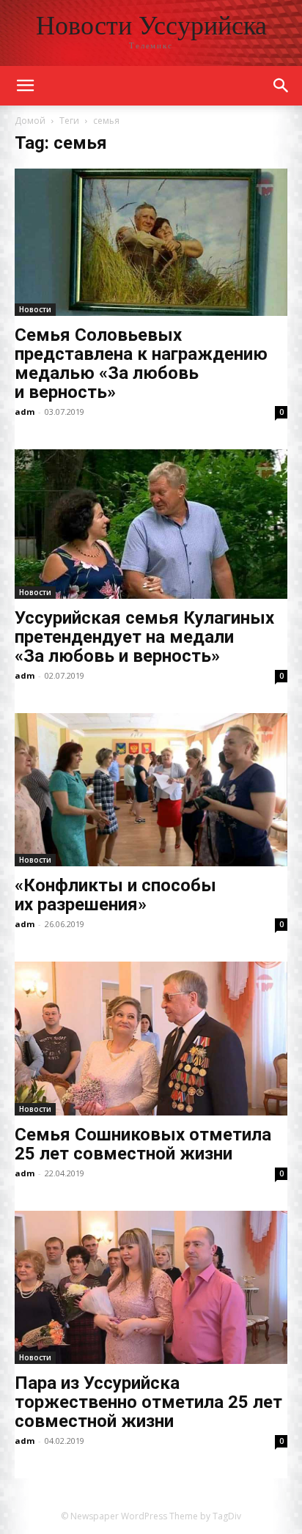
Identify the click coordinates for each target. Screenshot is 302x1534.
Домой (30, 120)
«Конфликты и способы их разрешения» (115, 895)
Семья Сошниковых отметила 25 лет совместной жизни (143, 1144)
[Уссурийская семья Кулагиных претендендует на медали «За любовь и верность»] (151, 524)
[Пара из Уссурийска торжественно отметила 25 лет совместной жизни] (151, 1287)
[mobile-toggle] (24, 86)
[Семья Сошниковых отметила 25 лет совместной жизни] (151, 1038)
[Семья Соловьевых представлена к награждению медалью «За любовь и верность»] (151, 242)
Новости (35, 309)
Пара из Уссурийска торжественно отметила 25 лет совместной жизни (148, 1402)
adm (24, 411)
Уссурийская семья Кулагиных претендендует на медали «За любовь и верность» (144, 637)
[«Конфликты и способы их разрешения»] (151, 789)
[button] (281, 86)
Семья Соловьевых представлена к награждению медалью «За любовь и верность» (141, 363)
